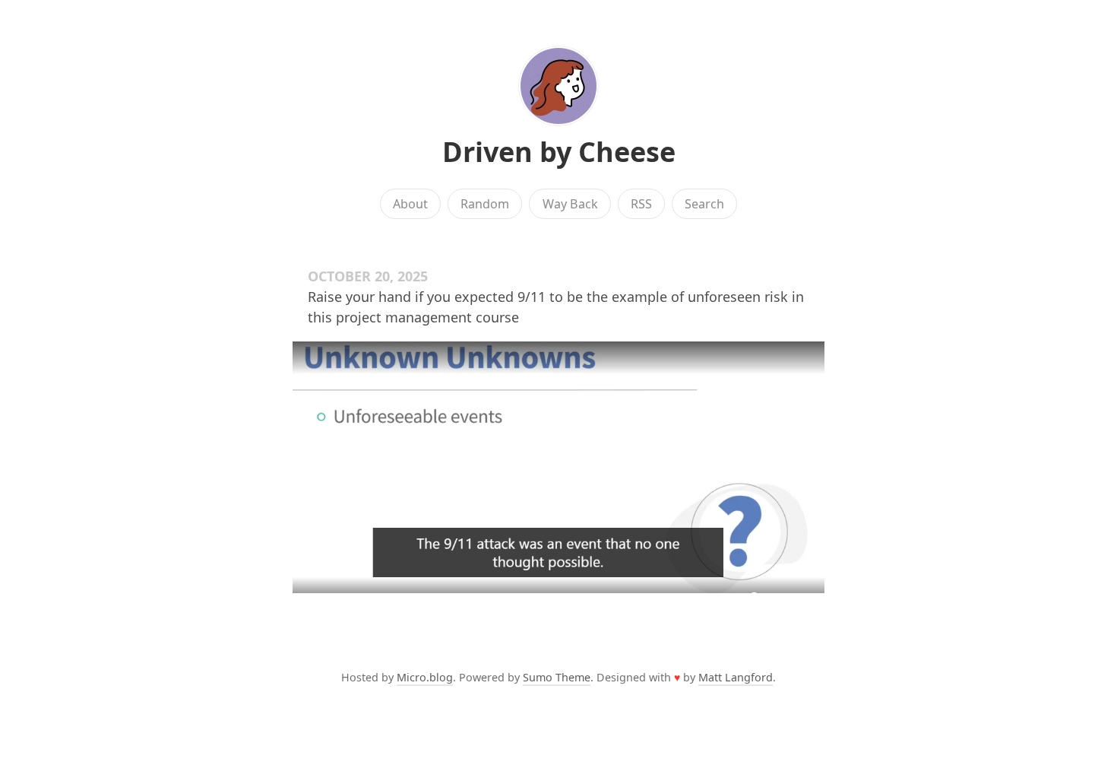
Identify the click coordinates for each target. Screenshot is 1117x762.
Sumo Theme (556, 677)
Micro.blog (425, 677)
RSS (641, 203)
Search (704, 203)
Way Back (570, 203)
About (410, 203)
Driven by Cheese (559, 151)
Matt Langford (735, 677)
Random (484, 203)
